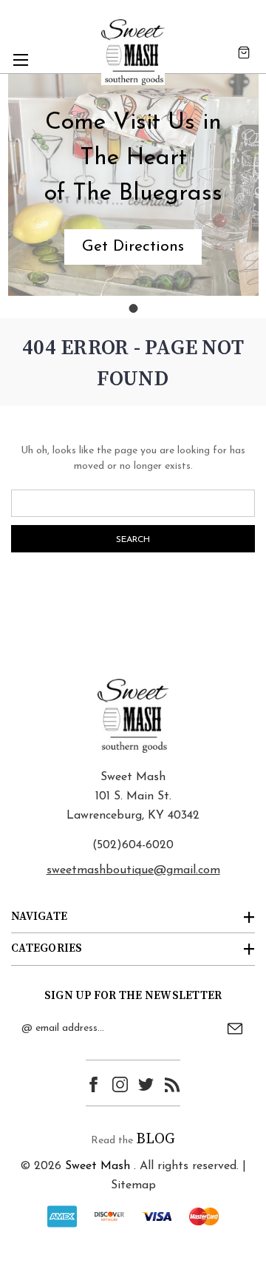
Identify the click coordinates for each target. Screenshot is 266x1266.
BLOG (155, 1139)
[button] (133, 247)
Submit (235, 1028)
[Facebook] (93, 1084)
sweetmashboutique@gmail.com (133, 870)
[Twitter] (146, 1084)
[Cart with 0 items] (244, 52)
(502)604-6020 (133, 845)
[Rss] (172, 1084)
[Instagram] (120, 1084)
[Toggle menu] (20, 59)
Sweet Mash (97, 1166)
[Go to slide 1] (133, 308)
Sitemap (133, 1185)
